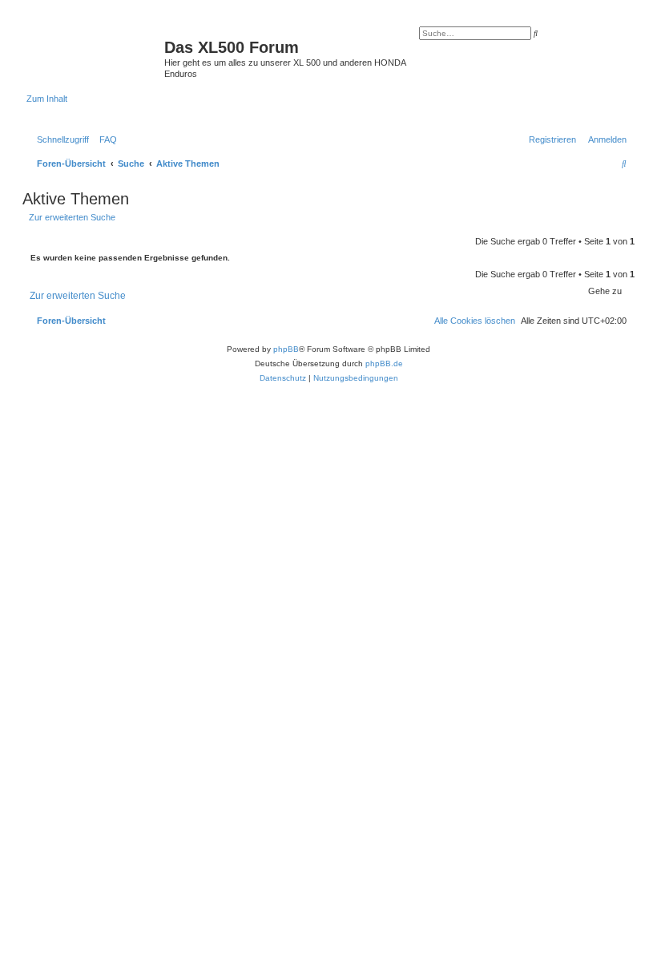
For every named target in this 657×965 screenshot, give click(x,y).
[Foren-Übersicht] (95, 52)
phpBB (286, 349)
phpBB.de (384, 363)
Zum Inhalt (46, 98)
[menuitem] (105, 139)
